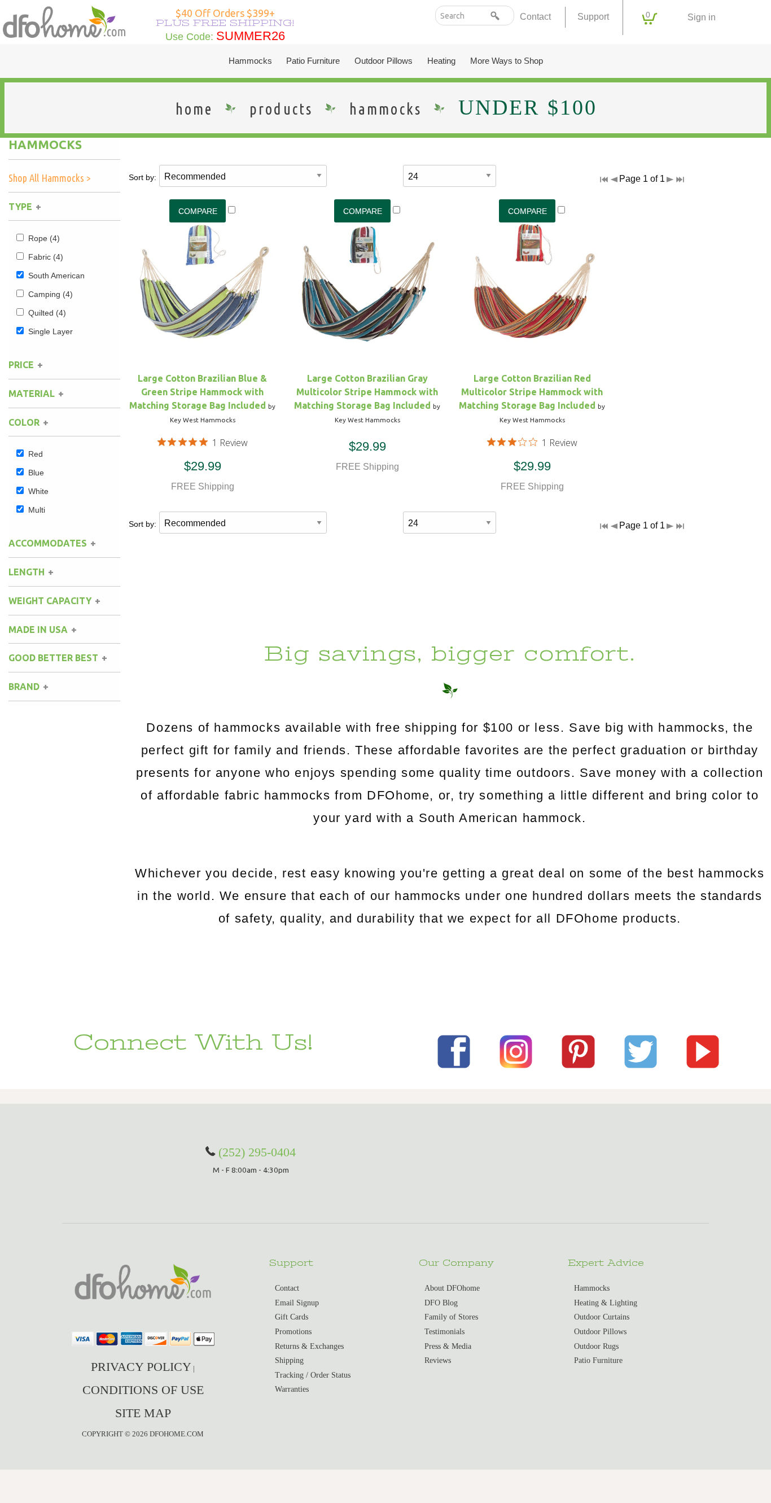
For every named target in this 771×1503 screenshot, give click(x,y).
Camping (50, 294)
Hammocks (250, 60)
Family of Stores (451, 1317)
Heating (441, 60)
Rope (44, 238)
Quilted (47, 312)
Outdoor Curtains (601, 1317)
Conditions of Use (143, 1390)
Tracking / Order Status (313, 1375)
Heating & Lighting (605, 1303)
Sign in (701, 17)
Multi (36, 509)
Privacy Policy (141, 1367)
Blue (36, 472)
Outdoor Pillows (383, 60)
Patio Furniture (313, 60)
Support (593, 16)
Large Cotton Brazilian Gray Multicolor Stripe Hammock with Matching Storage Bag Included (366, 391)
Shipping (289, 1360)
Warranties (292, 1389)
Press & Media (447, 1346)
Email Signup (297, 1303)
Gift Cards (291, 1317)
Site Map (143, 1413)
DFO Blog (441, 1303)
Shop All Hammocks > (49, 177)
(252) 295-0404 (257, 1152)
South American (56, 275)
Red (35, 453)
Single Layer (50, 331)
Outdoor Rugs (596, 1346)
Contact (535, 16)
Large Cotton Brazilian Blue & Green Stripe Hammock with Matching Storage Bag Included (198, 391)
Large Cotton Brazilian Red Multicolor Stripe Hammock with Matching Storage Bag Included (531, 391)
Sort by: (142, 177)
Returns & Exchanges (309, 1346)
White (38, 491)
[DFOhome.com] (64, 20)
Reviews (437, 1360)
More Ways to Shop (506, 60)
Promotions (293, 1331)
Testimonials (444, 1331)
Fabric (45, 256)
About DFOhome (452, 1288)
